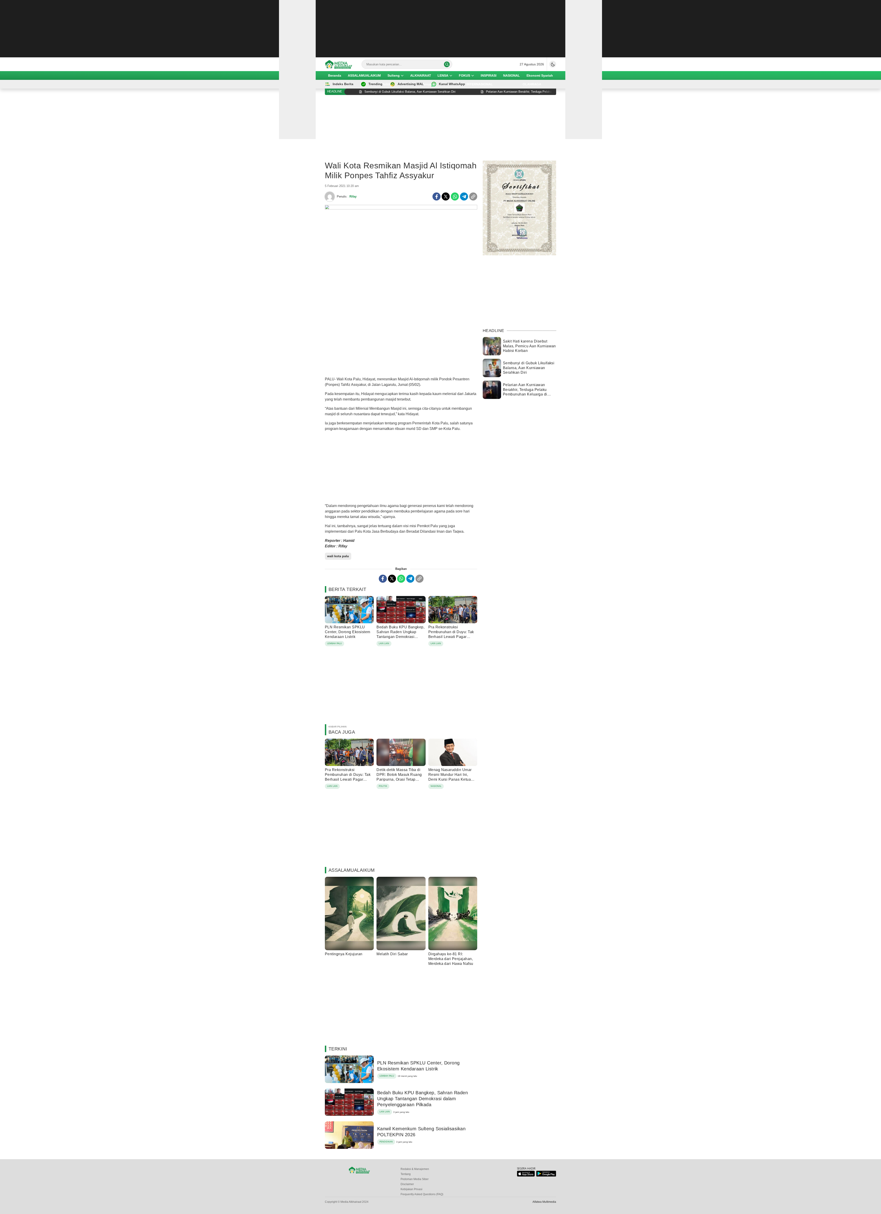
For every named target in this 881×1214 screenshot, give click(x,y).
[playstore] (546, 1175)
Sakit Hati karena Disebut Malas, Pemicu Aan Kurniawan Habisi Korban (529, 346)
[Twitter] (446, 196)
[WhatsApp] (455, 196)
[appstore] (526, 1175)
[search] (447, 64)
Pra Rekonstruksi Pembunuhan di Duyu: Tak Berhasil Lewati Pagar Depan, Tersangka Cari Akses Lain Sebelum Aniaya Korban (452, 639)
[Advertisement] (440, 28)
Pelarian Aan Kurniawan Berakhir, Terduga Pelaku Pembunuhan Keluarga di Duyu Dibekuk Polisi (525, 392)
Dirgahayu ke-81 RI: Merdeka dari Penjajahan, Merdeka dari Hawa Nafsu (450, 959)
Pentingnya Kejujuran (343, 954)
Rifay (353, 196)
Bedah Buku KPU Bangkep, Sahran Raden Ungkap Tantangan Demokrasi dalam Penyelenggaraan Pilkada (400, 636)
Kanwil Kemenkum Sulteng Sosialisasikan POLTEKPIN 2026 (421, 1131)
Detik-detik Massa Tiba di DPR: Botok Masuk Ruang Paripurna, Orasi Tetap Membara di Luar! (399, 777)
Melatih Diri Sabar (392, 954)
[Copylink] (473, 196)
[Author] (330, 196)
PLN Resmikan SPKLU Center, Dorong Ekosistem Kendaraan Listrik (347, 632)
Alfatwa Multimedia (544, 1201)
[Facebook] (436, 196)
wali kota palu (338, 556)
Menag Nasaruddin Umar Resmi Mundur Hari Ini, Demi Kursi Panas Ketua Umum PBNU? (450, 777)
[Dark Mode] (552, 64)
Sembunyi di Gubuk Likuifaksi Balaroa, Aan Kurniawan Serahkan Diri (528, 368)
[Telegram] (464, 196)
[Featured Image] (401, 208)
